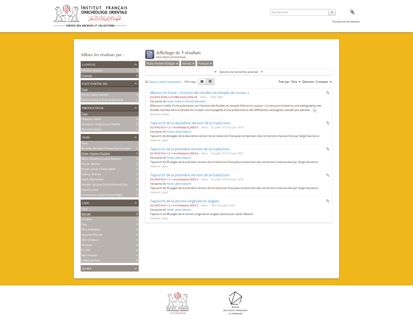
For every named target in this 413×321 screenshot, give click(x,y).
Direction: (308, 82)
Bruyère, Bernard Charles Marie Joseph (106, 148)
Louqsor (87, 219)
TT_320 (86, 250)
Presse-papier (352, 12)
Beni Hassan (89, 255)
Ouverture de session (346, 21)
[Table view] (210, 81)
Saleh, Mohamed (92, 179)
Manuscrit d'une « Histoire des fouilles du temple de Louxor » (199, 92)
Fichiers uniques (92, 70)
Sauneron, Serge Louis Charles (101, 124)
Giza (84, 224)
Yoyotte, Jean (90, 190)
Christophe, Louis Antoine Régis (102, 195)
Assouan (87, 245)
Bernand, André (92, 129)
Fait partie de (94, 83)
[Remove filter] (177, 63)
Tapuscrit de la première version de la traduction (190, 149)
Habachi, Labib (91, 119)
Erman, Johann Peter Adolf (98, 169)
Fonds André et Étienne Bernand (102, 100)
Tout (85, 89)
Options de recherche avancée (239, 72)
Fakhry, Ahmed (91, 174)
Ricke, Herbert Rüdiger (96, 153)
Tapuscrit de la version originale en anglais (184, 201)
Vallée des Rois (91, 260)
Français (87, 75)
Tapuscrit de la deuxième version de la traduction (190, 123)
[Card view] (202, 81)
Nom (86, 137)
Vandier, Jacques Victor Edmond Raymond (108, 184)
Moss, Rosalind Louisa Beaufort (102, 159)
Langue (88, 64)
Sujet (86, 268)
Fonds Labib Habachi (95, 95)
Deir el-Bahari (90, 240)
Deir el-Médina (91, 229)
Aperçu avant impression (165, 82)
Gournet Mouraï (92, 235)
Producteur (92, 107)
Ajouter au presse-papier (328, 93)
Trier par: (284, 82)
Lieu (85, 202)
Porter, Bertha (91, 164)
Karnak (86, 214)
